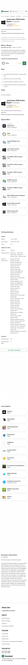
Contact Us (4, 623)
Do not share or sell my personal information (12, 641)
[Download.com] (5, 11)
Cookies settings (5, 644)
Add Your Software (6, 621)
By (10, 24)
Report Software (15, 350)
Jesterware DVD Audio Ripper (16, 20)
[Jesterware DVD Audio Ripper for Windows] (3, 22)
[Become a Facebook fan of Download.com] (3, 652)
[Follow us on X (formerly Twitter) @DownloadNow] (6, 652)
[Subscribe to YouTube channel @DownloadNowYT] (9, 652)
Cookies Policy (5, 639)
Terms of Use (5, 636)
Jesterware (5, 557)
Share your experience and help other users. (12, 33)
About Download (5, 618)
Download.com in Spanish (8, 626)
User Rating (9, 25)
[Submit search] (10, 11)
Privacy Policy (5, 633)
